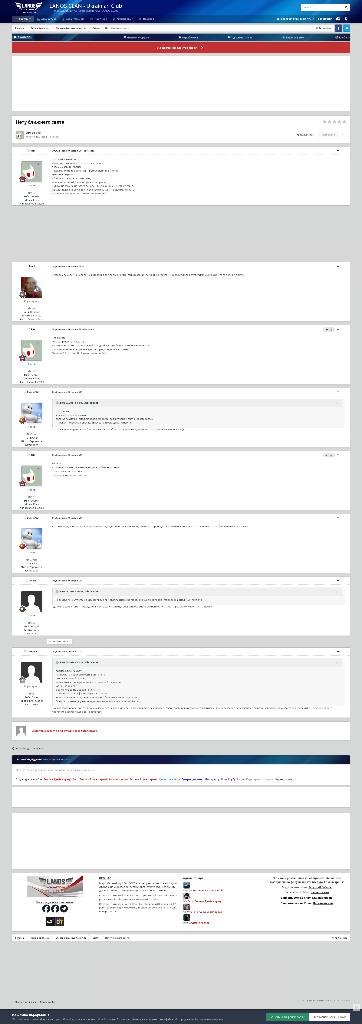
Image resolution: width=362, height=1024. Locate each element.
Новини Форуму (104, 37)
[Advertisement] (181, 83)
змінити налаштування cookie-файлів (152, 1019)
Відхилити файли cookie (329, 1017)
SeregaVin (189, 890)
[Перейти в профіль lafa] (186, 896)
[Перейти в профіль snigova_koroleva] (186, 907)
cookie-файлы (37, 1019)
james (186, 922)
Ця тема (334, 7)
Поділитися (306, 134)
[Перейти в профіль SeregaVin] (186, 885)
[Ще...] (339, 151)
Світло (54, 137)
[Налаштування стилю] (338, 19)
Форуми (23, 18)
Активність (123, 18)
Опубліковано (68, 150)
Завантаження (74, 18)
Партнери (100, 18)
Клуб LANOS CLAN (317, 37)
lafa (185, 901)
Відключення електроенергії (177, 48)
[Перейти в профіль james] (186, 917)
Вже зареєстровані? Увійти (295, 18)
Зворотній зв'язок (25, 1002)
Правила (148, 18)
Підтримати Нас (208, 37)
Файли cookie (47, 1002)
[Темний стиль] (346, 19)
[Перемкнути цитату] (58, 402)
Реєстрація (325, 18)
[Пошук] (346, 7)
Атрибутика (48, 18)
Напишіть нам (320, 892)
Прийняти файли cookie (289, 1017)
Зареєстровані (283, 779)
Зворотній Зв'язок (320, 887)
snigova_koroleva (192, 912)
